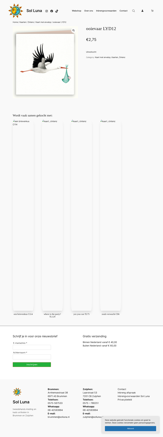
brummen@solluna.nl (59, 417)
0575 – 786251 (91, 403)
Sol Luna (34, 10)
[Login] (142, 10)
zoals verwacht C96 (110, 314)
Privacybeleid (125, 399)
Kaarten (23, 22)
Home (15, 22)
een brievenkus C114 (23, 314)
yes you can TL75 (81, 314)
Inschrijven (31, 364)
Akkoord (130, 428)
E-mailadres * (20, 343)
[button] (73, 30)
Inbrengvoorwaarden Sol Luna (134, 396)
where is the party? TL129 (52, 315)
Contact (122, 389)
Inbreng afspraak (127, 392)
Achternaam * (20, 352)
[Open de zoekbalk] (133, 11)
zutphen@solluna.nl (93, 417)
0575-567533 (55, 403)
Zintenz (31, 22)
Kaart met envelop (43, 22)
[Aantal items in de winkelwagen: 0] (152, 10)
